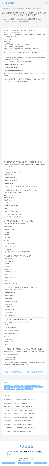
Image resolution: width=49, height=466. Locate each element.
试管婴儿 (27, 53)
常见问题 (8, 8)
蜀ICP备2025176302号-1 (27, 460)
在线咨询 (8, 463)
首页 (4, 8)
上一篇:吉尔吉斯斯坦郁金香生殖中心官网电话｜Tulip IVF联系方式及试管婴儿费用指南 (14, 372)
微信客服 (41, 463)
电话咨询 (24, 463)
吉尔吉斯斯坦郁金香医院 (14, 33)
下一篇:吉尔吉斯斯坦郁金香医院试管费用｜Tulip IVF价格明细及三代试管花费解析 (35, 372)
